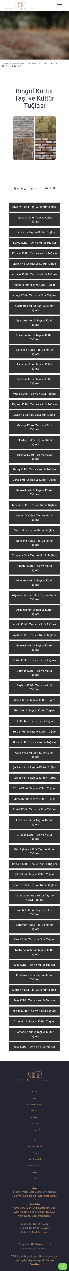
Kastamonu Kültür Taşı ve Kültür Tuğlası (34, 952)
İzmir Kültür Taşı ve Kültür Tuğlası (34, 232)
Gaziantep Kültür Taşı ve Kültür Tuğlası (34, 308)
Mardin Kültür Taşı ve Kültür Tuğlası (34, 990)
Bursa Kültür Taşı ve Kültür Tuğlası (34, 243)
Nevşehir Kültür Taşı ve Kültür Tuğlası (34, 543)
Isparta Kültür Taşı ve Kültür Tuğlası (34, 885)
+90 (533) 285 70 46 (28, 1228)
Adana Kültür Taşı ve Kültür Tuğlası (34, 285)
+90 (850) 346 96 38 (31, 1224)
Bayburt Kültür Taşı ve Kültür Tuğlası (34, 687)
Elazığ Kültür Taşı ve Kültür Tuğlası (34, 809)
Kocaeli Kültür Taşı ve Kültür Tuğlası (34, 253)
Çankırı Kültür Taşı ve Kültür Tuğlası (35, 767)
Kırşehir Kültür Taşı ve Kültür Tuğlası (34, 568)
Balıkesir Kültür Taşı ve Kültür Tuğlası (34, 492)
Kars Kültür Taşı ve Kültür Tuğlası (34, 939)
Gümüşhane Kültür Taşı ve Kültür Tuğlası (34, 851)
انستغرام (39, 1244)
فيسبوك (25, 1244)
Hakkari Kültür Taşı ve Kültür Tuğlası (34, 864)
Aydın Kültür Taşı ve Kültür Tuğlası (34, 635)
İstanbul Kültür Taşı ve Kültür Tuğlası (34, 220)
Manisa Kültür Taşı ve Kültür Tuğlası (34, 505)
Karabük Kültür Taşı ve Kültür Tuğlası (34, 912)
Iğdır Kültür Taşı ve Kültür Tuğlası (34, 874)
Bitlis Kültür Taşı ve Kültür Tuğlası (35, 711)
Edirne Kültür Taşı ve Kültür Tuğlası (34, 799)
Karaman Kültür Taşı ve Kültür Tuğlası (34, 927)
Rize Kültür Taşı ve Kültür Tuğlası (34, 1047)
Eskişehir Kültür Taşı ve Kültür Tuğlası (34, 352)
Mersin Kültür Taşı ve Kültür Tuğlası (35, 264)
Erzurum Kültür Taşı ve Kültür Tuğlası (34, 337)
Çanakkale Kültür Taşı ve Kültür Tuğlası (34, 755)
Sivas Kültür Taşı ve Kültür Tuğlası (34, 415)
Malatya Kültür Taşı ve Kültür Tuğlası (34, 427)
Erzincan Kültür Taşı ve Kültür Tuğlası (34, 822)
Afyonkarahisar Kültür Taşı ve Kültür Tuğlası (34, 597)
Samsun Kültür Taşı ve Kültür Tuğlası (34, 366)
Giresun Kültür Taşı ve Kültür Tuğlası (34, 837)
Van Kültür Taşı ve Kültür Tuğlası (34, 530)
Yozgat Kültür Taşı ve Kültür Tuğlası (34, 555)
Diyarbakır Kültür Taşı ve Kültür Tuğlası (34, 323)
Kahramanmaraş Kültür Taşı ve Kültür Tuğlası (34, 898)
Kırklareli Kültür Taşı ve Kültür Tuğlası (34, 977)
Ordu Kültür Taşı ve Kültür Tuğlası (34, 1022)
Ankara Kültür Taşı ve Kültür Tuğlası (34, 207)
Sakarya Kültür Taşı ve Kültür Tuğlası (34, 457)
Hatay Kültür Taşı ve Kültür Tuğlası (34, 469)
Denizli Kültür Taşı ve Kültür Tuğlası (34, 480)
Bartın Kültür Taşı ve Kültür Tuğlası (34, 660)
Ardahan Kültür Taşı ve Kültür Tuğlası (34, 612)
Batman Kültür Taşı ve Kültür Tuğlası (34, 673)
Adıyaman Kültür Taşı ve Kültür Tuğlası (34, 583)
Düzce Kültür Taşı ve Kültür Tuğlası (34, 788)
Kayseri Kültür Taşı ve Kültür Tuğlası (34, 404)
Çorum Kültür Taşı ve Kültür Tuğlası (34, 778)
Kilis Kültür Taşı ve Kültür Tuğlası (34, 965)
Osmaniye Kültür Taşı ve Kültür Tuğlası (34, 1034)
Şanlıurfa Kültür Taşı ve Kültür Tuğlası (34, 518)
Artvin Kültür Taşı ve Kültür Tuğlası (34, 624)
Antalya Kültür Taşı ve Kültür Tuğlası (34, 274)
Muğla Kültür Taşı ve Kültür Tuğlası (34, 394)
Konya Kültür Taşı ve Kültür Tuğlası (34, 295)
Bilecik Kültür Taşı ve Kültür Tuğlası (34, 700)
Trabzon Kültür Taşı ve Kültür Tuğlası (34, 381)
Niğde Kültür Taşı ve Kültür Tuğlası (34, 1011)
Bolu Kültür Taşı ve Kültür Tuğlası (34, 721)
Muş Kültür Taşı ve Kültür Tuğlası (34, 1000)
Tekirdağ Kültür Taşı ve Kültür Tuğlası (34, 442)
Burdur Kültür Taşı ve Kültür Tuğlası (34, 732)
